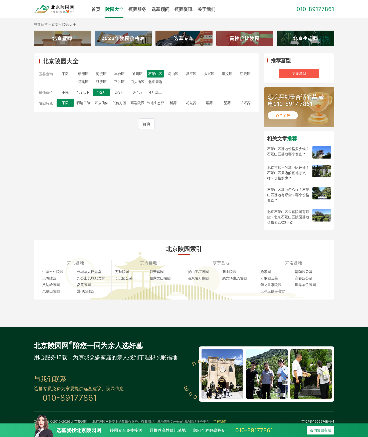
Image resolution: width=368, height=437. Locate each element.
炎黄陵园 (84, 284)
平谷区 (119, 82)
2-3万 (119, 92)
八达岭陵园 (51, 284)
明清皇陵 (83, 103)
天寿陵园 (49, 278)
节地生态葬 (155, 103)
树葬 (173, 103)
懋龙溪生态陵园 (234, 278)
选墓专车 (184, 38)
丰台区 (119, 73)
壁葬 (227, 103)
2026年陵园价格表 (123, 38)
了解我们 (219, 421)
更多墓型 (299, 73)
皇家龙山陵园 (160, 278)
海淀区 (101, 73)
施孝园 (265, 271)
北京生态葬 (305, 38)
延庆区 (101, 82)
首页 (95, 9)
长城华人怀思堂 (89, 271)
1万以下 (83, 92)
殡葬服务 (137, 9)
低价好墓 (119, 103)
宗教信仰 (101, 103)
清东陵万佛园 (198, 278)
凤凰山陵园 (51, 291)
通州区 (137, 73)
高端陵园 (137, 103)
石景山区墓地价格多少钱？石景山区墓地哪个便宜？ (288, 151)
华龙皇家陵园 (270, 284)
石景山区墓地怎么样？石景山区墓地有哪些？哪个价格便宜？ (288, 194)
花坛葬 (191, 103)
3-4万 (137, 92)
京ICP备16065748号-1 (317, 421)
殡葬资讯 (183, 9)
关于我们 (207, 9)
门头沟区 (137, 82)
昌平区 (191, 73)
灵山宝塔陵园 (198, 271)
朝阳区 (83, 73)
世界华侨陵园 (305, 284)
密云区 (245, 73)
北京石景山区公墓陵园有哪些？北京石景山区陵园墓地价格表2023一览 (288, 216)
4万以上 (155, 92)
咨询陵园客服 (320, 430)
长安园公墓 (124, 278)
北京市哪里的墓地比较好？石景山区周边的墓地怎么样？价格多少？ (288, 172)
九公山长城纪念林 (91, 278)
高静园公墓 (303, 278)
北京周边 (155, 82)
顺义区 (227, 73)
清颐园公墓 (303, 271)
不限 (65, 73)
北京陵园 (77, 421)
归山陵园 (229, 271)
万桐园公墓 (269, 278)
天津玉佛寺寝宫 (272, 291)
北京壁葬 (62, 38)
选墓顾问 (160, 9)
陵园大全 (114, 9)
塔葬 (209, 103)
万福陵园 (122, 271)
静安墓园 (157, 271)
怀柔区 (83, 82)
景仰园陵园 (85, 291)
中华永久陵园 (52, 271)
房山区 (173, 73)
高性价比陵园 (245, 38)
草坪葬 (245, 103)
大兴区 (209, 73)
